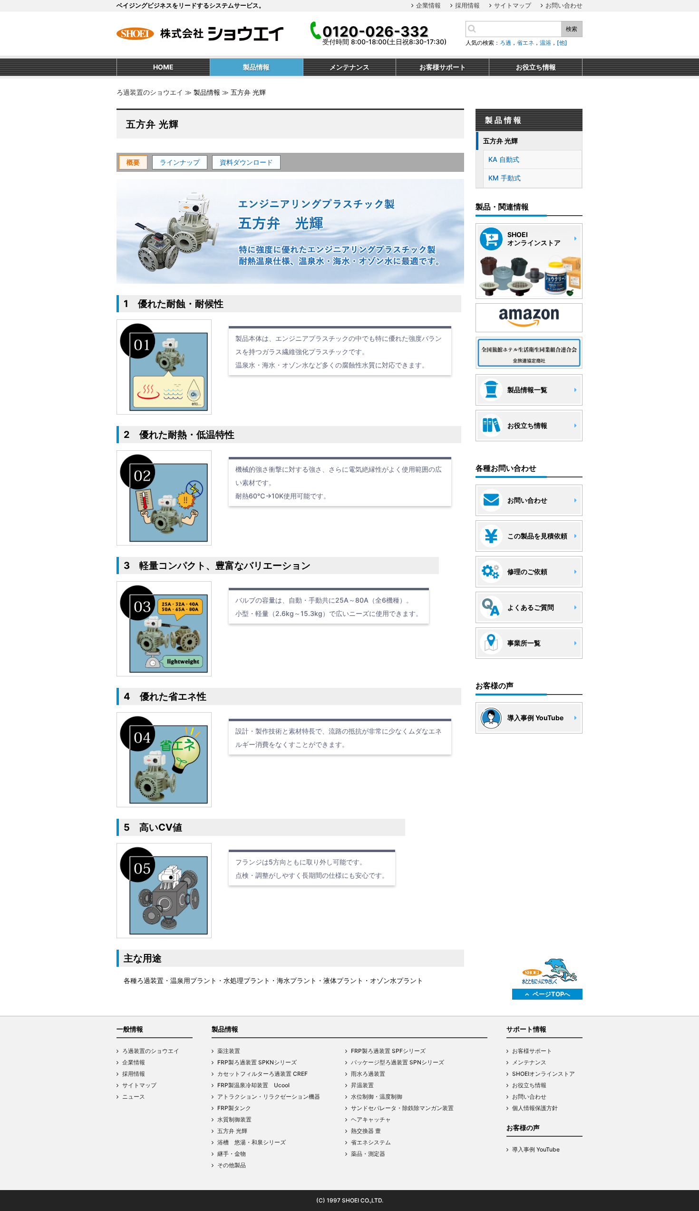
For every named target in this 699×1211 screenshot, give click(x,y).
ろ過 (505, 42)
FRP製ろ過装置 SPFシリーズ (388, 1050)
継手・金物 (231, 1153)
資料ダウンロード (246, 162)
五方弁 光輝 (500, 141)
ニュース (133, 1096)
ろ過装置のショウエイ (149, 92)
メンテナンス (529, 1062)
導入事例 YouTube (536, 1149)
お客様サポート (532, 1050)
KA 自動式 (503, 159)
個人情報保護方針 (535, 1108)
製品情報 (225, 1029)
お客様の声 (523, 1127)
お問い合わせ (563, 5)
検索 (571, 28)
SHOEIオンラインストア (543, 1073)
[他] (562, 42)
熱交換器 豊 (366, 1130)
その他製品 (231, 1165)
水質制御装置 (234, 1119)
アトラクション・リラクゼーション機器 (268, 1096)
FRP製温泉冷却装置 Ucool (253, 1085)
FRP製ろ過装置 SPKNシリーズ (257, 1062)
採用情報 (467, 5)
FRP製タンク (234, 1108)
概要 (133, 162)
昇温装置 (362, 1085)
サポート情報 (526, 1029)
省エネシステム (371, 1142)
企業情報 (428, 5)
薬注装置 (228, 1050)
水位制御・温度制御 (376, 1096)
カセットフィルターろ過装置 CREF (262, 1073)
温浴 (545, 42)
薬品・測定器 (368, 1153)
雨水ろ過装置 (368, 1073)
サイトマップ (512, 5)
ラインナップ (180, 162)
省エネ (525, 42)
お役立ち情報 (529, 1085)
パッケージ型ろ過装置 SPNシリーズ (397, 1062)
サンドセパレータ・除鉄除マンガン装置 (402, 1108)
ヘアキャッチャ (371, 1119)
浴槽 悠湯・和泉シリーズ (251, 1142)
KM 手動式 (504, 178)
